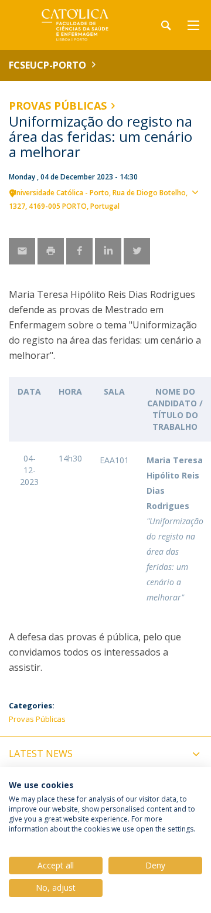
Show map (196, 212)
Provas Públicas (58, 106)
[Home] (82, 25)
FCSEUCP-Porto (47, 65)
